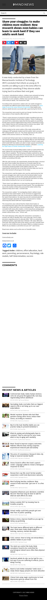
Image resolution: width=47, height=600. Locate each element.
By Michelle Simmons (24, 439)
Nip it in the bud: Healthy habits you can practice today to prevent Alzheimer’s (24, 426)
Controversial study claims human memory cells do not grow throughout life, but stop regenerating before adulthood (26, 396)
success (30, 256)
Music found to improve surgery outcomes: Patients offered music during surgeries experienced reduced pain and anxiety (26, 446)
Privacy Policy (23, 595)
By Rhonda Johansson (24, 450)
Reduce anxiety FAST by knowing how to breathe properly (24, 503)
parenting (11, 253)
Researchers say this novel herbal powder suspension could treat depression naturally (26, 474)
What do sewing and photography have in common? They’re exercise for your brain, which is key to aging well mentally (25, 435)
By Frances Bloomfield (25, 533)
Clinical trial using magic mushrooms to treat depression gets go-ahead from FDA (26, 578)
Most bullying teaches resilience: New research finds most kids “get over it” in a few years (27, 483)
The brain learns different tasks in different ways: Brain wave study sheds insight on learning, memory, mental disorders (26, 529)
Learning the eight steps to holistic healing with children (22, 145)
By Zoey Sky (21, 429)
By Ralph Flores (23, 477)
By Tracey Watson (24, 400)
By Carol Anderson (24, 410)
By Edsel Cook (23, 515)
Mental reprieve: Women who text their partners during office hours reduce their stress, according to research (25, 417)
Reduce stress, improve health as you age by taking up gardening (26, 520)
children (19, 250)
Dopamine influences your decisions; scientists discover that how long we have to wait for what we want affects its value (27, 494)
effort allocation (30, 250)
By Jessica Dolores (23, 421)
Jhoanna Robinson (19, 39)
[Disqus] (23, 297)
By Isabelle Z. (22, 581)
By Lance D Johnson (24, 458)
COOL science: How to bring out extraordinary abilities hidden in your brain (26, 539)
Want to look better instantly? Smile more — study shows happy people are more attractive (27, 570)
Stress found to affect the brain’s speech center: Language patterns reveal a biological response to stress (27, 465)
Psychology (34, 253)
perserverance (23, 253)
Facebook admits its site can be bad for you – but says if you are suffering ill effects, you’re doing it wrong (27, 560)
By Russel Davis (23, 488)
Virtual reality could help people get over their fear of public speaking (25, 512)
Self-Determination (17, 256)
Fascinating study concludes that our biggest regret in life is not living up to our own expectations (26, 406)
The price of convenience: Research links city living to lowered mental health (26, 455)
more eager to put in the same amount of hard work (22, 106)
